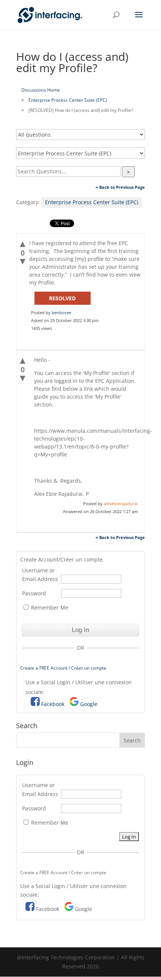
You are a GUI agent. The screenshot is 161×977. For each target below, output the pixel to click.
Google (88, 704)
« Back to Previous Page (120, 187)
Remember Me (49, 607)
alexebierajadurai (121, 503)
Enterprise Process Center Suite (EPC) (67, 100)
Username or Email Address (40, 575)
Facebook (52, 704)
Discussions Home (40, 90)
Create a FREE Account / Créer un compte (63, 668)
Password (34, 593)
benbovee (61, 312)
